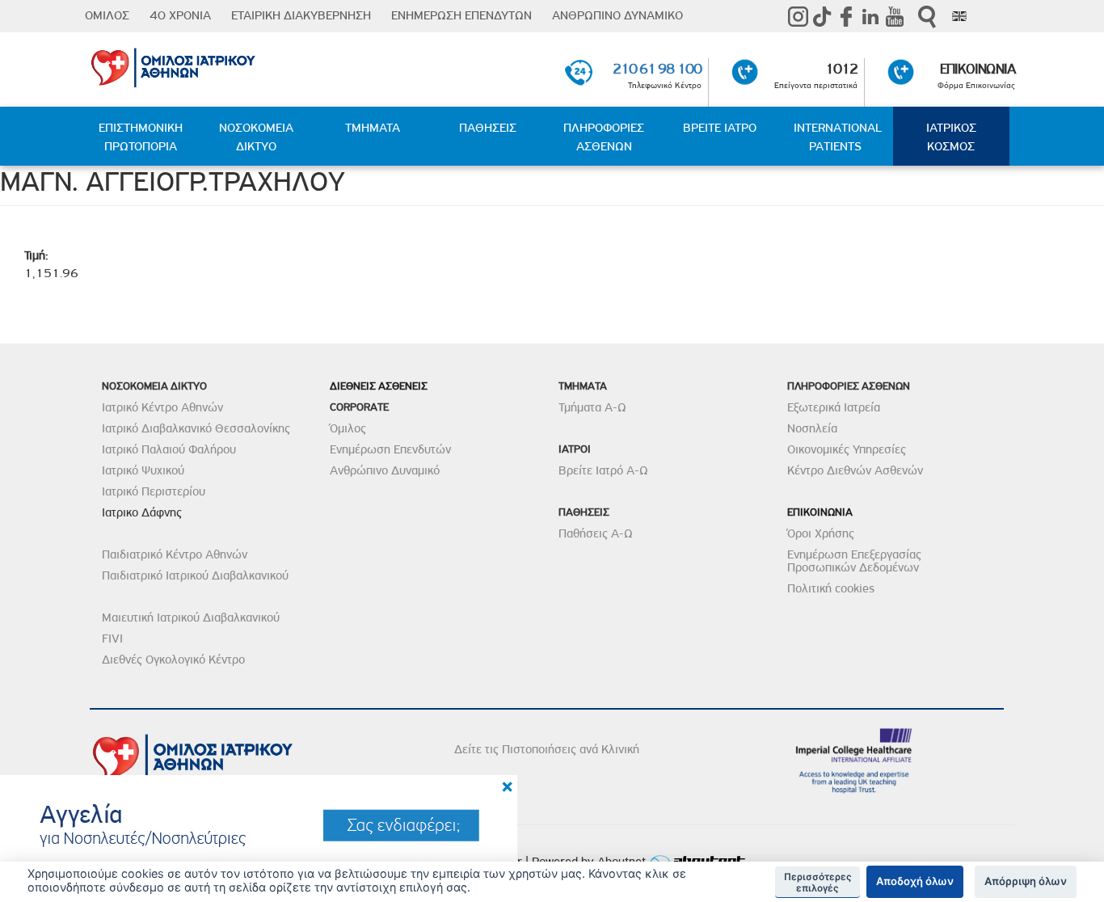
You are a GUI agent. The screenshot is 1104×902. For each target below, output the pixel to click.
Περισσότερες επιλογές (818, 882)
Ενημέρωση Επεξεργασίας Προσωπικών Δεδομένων (854, 561)
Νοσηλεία (812, 428)
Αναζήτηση (927, 16)
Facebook (846, 16)
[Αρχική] (238, 64)
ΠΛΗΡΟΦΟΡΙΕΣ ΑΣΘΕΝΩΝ (603, 137)
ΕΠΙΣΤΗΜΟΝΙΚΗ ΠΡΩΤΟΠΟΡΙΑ (141, 137)
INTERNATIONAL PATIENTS (838, 137)
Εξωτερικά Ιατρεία (833, 407)
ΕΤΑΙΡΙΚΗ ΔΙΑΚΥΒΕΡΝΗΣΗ (301, 15)
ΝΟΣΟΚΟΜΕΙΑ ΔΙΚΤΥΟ (256, 137)
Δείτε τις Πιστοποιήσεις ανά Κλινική (546, 749)
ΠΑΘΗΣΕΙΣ (487, 127)
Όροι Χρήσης (820, 533)
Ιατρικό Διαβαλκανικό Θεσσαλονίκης (196, 428)
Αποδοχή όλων (915, 881)
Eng (959, 16)
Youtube (895, 16)
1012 (841, 69)
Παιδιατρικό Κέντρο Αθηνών (174, 554)
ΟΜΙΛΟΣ (107, 15)
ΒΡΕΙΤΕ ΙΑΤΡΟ (719, 127)
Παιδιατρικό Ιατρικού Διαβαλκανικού (195, 575)
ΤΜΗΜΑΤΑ (372, 127)
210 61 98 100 (657, 69)
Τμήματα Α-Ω (592, 407)
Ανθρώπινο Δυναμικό (385, 470)
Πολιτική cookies (830, 588)
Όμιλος (348, 428)
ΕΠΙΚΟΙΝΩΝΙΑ (977, 69)
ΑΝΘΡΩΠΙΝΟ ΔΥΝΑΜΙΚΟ (617, 15)
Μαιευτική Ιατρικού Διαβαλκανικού (191, 617)
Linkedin (870, 16)
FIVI (112, 638)
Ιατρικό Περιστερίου (153, 491)
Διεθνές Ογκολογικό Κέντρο (173, 659)
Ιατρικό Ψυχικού (143, 470)
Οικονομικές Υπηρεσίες (846, 449)
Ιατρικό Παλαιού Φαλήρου (169, 449)
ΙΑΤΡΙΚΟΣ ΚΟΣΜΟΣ (951, 137)
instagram (798, 16)
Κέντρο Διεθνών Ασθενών (855, 470)
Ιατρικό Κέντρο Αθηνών (162, 407)
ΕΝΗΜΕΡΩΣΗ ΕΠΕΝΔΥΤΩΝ (461, 15)
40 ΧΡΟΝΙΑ (180, 15)
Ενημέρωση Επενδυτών (390, 449)
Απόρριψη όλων (1025, 881)
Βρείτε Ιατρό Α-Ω (603, 470)
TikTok (822, 16)
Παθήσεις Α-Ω (595, 533)
